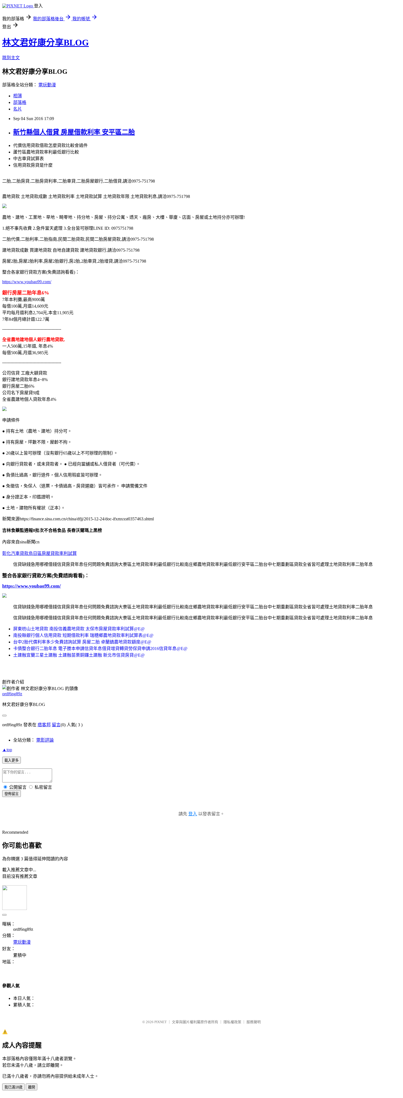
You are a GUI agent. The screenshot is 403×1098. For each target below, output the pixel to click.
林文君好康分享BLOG (45, 42)
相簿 (17, 95)
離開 (31, 1087)
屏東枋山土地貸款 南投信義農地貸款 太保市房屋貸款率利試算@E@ (79, 628)
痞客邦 (44, 724)
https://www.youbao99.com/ (26, 281)
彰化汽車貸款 (15, 553)
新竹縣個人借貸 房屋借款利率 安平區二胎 (74, 132)
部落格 (19, 102)
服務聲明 (253, 1022)
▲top (7, 749)
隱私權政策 (232, 1022)
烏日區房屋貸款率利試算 (53, 553)
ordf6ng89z (12, 693)
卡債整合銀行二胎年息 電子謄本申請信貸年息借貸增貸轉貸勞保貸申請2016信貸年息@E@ (100, 648)
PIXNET (160, 1022)
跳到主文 (11, 57)
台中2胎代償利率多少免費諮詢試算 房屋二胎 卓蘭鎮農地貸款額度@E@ (82, 642)
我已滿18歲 (13, 1087)
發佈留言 (11, 794)
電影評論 (45, 740)
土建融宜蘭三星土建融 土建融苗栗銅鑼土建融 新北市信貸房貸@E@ (79, 655)
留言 (56, 724)
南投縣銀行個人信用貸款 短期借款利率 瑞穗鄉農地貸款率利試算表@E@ (83, 635)
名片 (17, 109)
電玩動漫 (47, 85)
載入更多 (11, 760)
